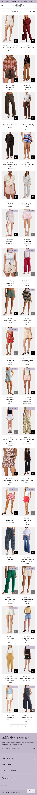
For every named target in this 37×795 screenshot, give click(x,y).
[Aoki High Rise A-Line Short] (27, 620)
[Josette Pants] (10, 541)
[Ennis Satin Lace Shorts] (10, 29)
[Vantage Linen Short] (10, 302)
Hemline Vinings (10, 792)
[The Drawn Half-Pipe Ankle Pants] (10, 659)
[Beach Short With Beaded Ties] (10, 462)
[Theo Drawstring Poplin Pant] (10, 146)
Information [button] (7, 759)
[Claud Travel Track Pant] (10, 106)
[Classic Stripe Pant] (27, 185)
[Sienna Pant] (27, 69)
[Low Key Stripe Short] (27, 146)
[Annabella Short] (10, 185)
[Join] (32, 748)
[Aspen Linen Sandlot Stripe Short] (27, 341)
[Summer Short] (10, 69)
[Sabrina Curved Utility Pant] (27, 106)
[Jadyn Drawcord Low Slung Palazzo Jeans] (27, 541)
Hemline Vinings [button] (9, 770)
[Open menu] (4, 5)
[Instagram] (6, 785)
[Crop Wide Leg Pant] (27, 462)
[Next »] (25, 726)
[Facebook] (2, 785)
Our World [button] (6, 764)
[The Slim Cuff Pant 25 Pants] (27, 29)
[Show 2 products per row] (34, 12)
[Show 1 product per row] (30, 12)
